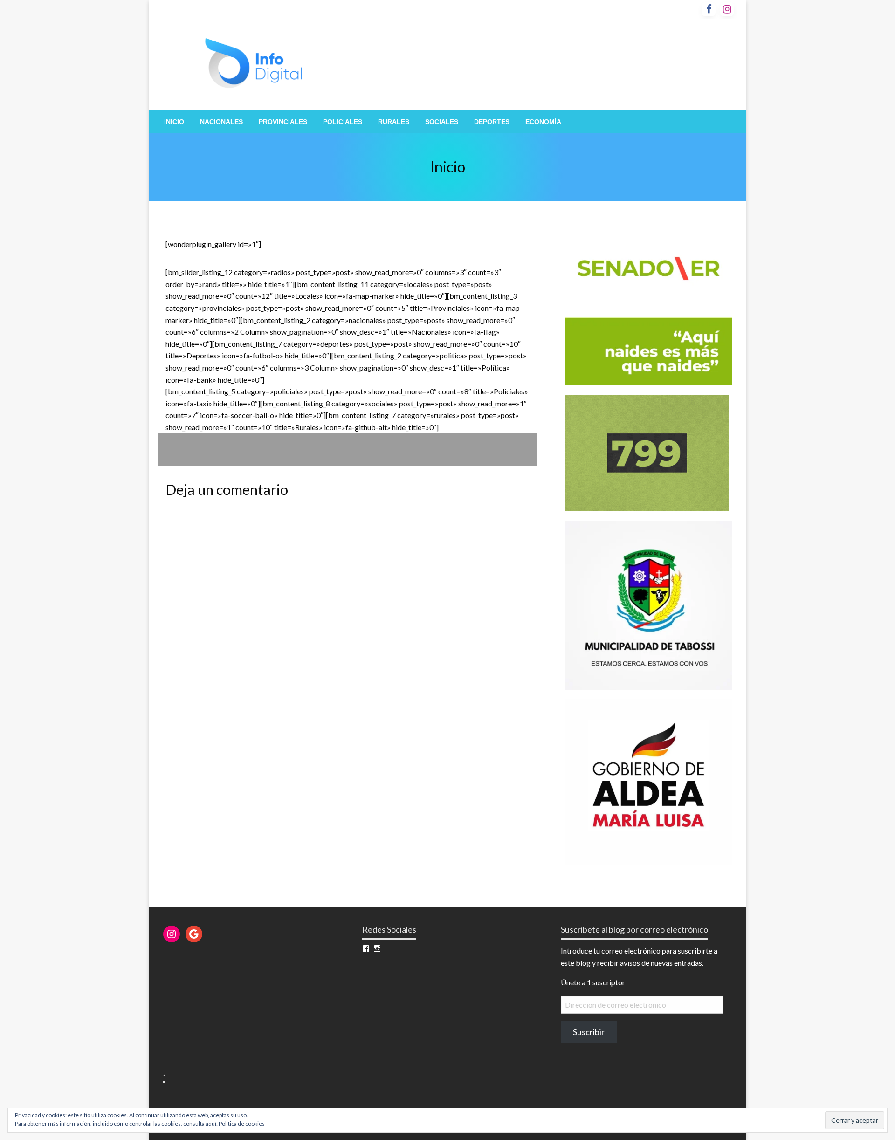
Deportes (491, 121)
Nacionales (221, 121)
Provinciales (283, 121)
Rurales (393, 121)
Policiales (342, 121)
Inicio (174, 121)
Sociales (441, 121)
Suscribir (589, 1032)
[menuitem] (174, 121)
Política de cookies (242, 1123)
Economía (543, 121)
